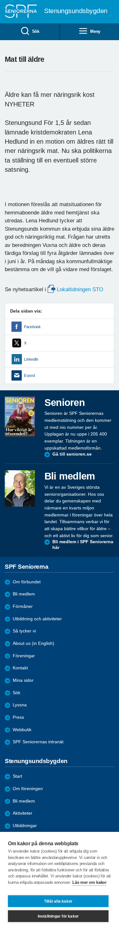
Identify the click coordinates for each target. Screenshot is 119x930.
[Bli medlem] (20, 488)
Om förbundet (27, 582)
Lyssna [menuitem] (20, 705)
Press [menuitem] (18, 717)
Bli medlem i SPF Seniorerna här (82, 544)
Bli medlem (24, 594)
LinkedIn (31, 359)
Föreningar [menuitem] (24, 655)
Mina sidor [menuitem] (23, 680)
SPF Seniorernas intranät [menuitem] (38, 741)
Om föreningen (28, 788)
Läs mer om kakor (89, 882)
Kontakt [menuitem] (20, 668)
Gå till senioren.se (72, 454)
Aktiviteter (22, 813)
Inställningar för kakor (58, 916)
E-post (29, 376)
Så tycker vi (24, 631)
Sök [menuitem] (35, 31)
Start (17, 776)
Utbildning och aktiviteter (37, 618)
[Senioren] (20, 416)
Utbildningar (25, 825)
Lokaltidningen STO (81, 289)
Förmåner (23, 606)
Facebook (32, 327)
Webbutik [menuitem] (22, 729)
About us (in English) (33, 643)
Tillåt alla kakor (58, 901)
